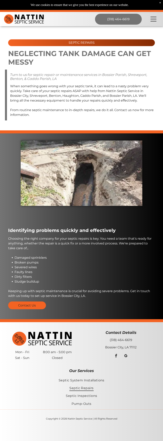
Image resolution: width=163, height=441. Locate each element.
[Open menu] (153, 19)
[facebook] (116, 356)
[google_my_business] (125, 356)
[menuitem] (81, 380)
